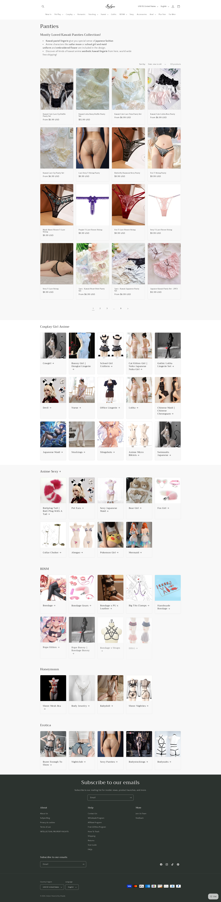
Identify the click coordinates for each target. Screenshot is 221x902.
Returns (91, 841)
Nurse (74, 407)
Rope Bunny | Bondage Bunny (80, 649)
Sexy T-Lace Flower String (161, 230)
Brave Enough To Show (52, 763)
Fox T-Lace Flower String (124, 230)
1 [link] (93, 308)
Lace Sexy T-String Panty (89, 173)
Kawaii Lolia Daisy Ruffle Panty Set (92, 115)
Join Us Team (141, 814)
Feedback (140, 818)
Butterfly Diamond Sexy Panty (127, 173)
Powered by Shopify (58, 896)
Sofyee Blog (45, 818)
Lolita (132, 407)
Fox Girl (161, 508)
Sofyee (48, 896)
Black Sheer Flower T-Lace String (54, 231)
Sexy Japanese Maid (108, 510)
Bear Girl (134, 508)
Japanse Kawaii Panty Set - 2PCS (164, 289)
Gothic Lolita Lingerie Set (164, 365)
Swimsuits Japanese (163, 454)
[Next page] (128, 308)
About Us (44, 814)
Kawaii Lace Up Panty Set (53, 173)
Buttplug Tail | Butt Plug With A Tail (52, 511)
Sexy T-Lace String (51, 289)
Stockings (76, 452)
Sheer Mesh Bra (52, 706)
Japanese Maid (51, 452)
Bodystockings (137, 761)
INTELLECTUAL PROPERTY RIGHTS (54, 832)
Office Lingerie (108, 407)
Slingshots (106, 452)
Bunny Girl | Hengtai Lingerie (81, 365)
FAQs (90, 850)
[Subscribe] (130, 798)
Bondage (48, 605)
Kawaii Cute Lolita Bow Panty (162, 114)
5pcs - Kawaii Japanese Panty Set (126, 290)
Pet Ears (76, 508)
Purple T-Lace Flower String (90, 230)
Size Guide (92, 845)
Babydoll (105, 705)
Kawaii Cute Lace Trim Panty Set (128, 114)
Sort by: (142, 64)
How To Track (93, 832)
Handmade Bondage (163, 607)
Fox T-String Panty (158, 173)
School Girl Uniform (106, 365)
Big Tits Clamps (138, 605)
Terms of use (45, 827)
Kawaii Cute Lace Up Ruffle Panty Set (54, 115)
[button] (43, 6)
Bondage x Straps (110, 647)
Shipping (91, 836)
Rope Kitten (50, 647)
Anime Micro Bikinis (136, 454)
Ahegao (75, 552)
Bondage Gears (80, 605)
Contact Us (92, 814)
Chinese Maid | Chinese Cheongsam (166, 410)
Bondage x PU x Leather (109, 607)
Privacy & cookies (47, 823)
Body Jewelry (79, 705)
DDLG (132, 647)
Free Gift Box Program (97, 827)
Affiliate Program (95, 823)
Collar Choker (51, 552)
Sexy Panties (107, 761)
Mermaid (134, 552)
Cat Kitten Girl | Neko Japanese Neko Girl (138, 366)
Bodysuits (162, 761)
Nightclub (77, 761)
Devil (46, 407)
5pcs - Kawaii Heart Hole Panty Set (92, 290)
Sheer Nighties (137, 705)
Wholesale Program (96, 818)
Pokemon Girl (108, 552)
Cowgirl (47, 363)
